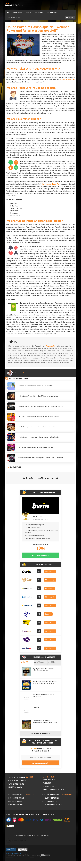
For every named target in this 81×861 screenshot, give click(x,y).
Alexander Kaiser (28, 373)
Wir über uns (9, 857)
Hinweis (71, 17)
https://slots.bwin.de (40, 519)
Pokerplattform (51, 346)
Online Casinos (18, 12)
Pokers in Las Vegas (67, 79)
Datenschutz (17, 853)
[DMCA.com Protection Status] (45, 855)
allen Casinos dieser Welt (51, 184)
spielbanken (39, 12)
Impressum (9, 853)
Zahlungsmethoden (13, 17)
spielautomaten (52, 12)
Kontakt (32, 857)
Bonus (28, 12)
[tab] (27, 662)
